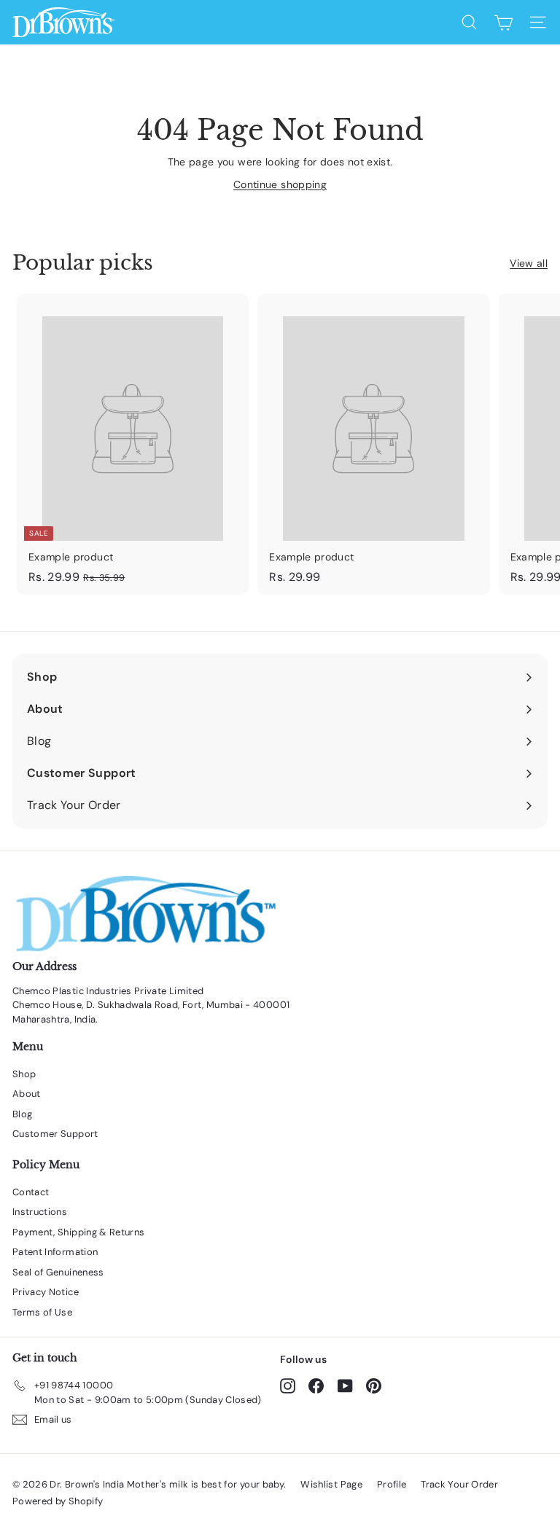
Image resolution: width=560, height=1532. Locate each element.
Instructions (39, 1211)
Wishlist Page (331, 1484)
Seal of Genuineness (58, 1272)
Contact (30, 1192)
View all (529, 263)
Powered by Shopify (57, 1501)
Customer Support (55, 1133)
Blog (22, 1114)
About (26, 1093)
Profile (391, 1484)
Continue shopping (280, 184)
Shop (24, 1074)
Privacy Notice (45, 1292)
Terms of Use (42, 1312)
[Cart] (503, 22)
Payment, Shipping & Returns (78, 1232)
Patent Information (55, 1252)
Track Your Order (459, 1484)
